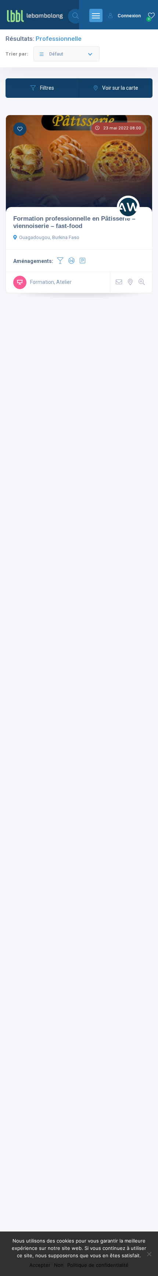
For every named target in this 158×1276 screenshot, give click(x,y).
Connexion (129, 15)
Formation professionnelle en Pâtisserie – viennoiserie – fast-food (74, 222)
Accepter (39, 1265)
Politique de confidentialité (98, 1265)
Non (59, 1265)
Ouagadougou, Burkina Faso (49, 237)
